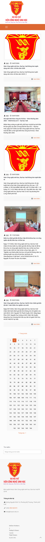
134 (10, 413)
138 (26, 413)
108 (18, 398)
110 (26, 398)
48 (30, 363)
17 (18, 348)
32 (22, 355)
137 (22, 413)
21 (34, 348)
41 (30, 359)
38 (18, 359)
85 (10, 386)
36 (10, 359)
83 (30, 382)
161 (35, 424)
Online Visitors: (14, 525)
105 (35, 394)
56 (34, 367)
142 (14, 417)
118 (30, 401)
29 (10, 355)
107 (14, 398)
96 (26, 390)
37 (14, 359)
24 (18, 352)
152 (26, 420)
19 (26, 348)
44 (14, 363)
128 (14, 409)
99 (10, 394)
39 (22, 359)
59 (18, 371)
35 (34, 355)
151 (22, 420)
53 (22, 367)
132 (30, 409)
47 (26, 363)
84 (34, 382)
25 (22, 352)
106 (10, 398)
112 (35, 398)
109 (22, 398)
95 (22, 390)
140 (35, 413)
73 (18, 378)
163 (18, 428)
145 (26, 417)
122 (18, 405)
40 (26, 359)
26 (26, 352)
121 (14, 405)
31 (18, 355)
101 (18, 394)
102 (22, 394)
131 (26, 409)
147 (35, 417)
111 (30, 398)
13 (30, 344)
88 (22, 386)
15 (10, 348)
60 (22, 371)
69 (30, 375)
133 (35, 409)
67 (22, 375)
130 (22, 409)
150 (18, 420)
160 (30, 424)
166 (30, 428)
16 (14, 348)
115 (18, 401)
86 (14, 386)
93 (14, 390)
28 (34, 352)
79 (14, 382)
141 (10, 417)
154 (35, 420)
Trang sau (21, 433)
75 (26, 378)
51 (14, 367)
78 (10, 382)
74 (22, 378)
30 (14, 355)
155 (10, 424)
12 (26, 344)
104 (30, 394)
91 (34, 386)
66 (18, 375)
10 (18, 344)
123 (22, 405)
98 (34, 390)
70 (34, 375)
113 (10, 401)
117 (26, 401)
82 (26, 382)
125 (30, 405)
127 (10, 409)
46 (22, 363)
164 (22, 428)
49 (34, 363)
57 (10, 371)
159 (26, 424)
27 (30, 352)
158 (22, 424)
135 (14, 413)
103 (26, 394)
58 (14, 371)
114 (14, 401)
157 (18, 424)
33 (26, 355)
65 (14, 375)
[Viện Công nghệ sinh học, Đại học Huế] (16, 12)
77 (34, 378)
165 (26, 428)
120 (10, 405)
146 (30, 417)
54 (26, 367)
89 (26, 386)
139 (30, 413)
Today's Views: (14, 530)
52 (18, 367)
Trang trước (23, 333)
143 (18, 417)
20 (30, 348)
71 (10, 378)
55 (30, 367)
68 (26, 375)
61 (26, 371)
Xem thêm (36, 79)
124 (26, 405)
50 (10, 367)
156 (14, 424)
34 (30, 355)
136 (18, 413)
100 (14, 394)
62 (30, 371)
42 (34, 359)
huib (7, 63)
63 (34, 371)
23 (14, 352)
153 (30, 420)
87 (18, 386)
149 (14, 420)
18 (22, 348)
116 (22, 401)
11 (22, 344)
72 (14, 378)
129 (18, 409)
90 (30, 386)
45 (18, 363)
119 (35, 401)
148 (10, 420)
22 (10, 352)
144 (22, 417)
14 (34, 344)
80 (18, 382)
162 (14, 428)
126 (35, 405)
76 (30, 378)
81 (22, 382)
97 (30, 390)
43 (10, 363)
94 (18, 390)
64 (10, 375)
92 (10, 390)
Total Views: (13, 535)
